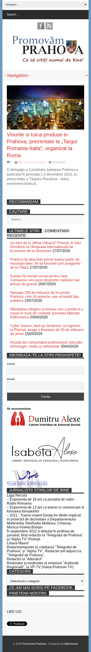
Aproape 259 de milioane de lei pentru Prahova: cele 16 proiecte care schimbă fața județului (44, 296)
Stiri (20, 162)
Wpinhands (71, 643)
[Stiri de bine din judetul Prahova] (48, 61)
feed (49, 25)
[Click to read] (45, 107)
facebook (40, 25)
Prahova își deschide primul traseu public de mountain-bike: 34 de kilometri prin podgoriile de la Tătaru (45, 263)
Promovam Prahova (35, 643)
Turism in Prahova (35, 162)
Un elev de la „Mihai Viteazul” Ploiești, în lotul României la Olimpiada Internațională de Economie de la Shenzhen (45, 247)
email (10, 379)
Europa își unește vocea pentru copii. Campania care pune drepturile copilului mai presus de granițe (45, 280)
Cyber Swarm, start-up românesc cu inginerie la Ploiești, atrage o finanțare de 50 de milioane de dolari (47, 330)
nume (11, 363)
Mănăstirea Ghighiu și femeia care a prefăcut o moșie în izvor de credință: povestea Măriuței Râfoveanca (46, 313)
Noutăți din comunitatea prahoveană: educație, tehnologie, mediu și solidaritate (46, 344)
